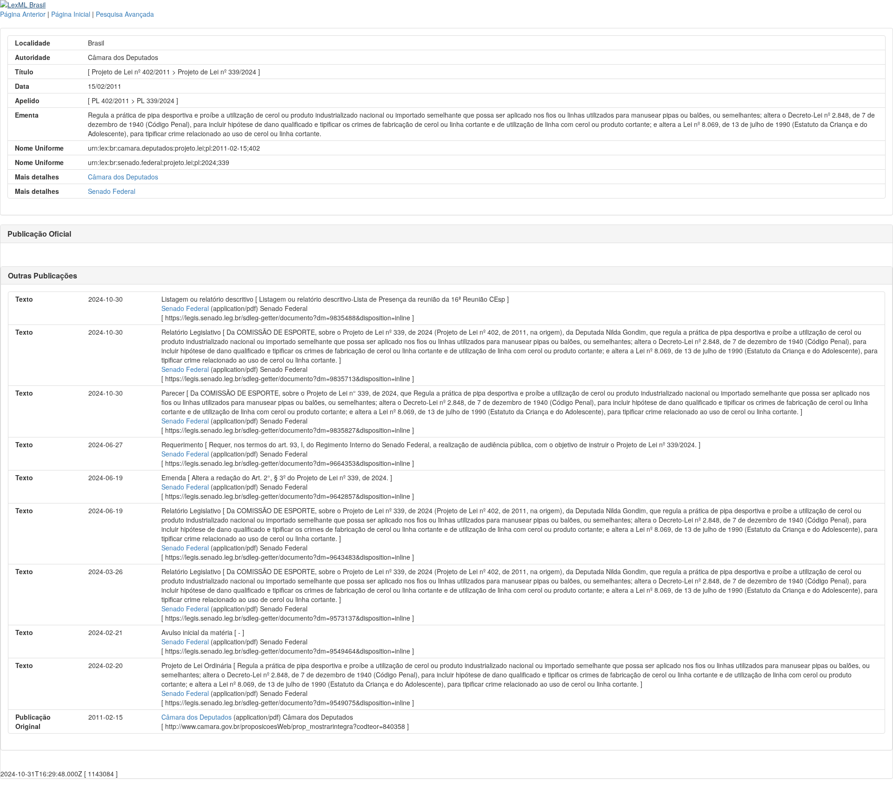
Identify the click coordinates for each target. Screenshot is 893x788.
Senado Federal (111, 191)
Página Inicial (70, 14)
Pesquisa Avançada (125, 14)
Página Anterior (23, 14)
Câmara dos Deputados (123, 176)
